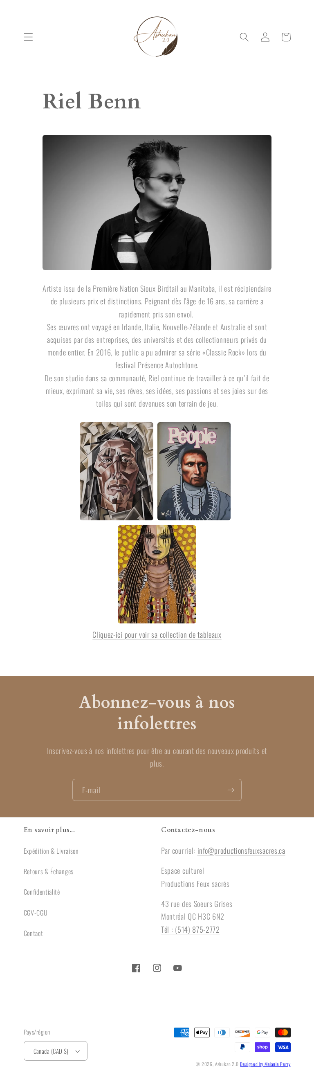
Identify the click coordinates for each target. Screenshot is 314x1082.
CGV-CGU (36, 913)
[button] (28, 37)
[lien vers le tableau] (116, 518)
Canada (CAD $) (51, 1050)
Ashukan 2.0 (227, 1063)
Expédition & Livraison (51, 851)
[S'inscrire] (230, 790)
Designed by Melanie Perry (265, 1063)
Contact (33, 933)
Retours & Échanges (49, 871)
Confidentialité (42, 892)
